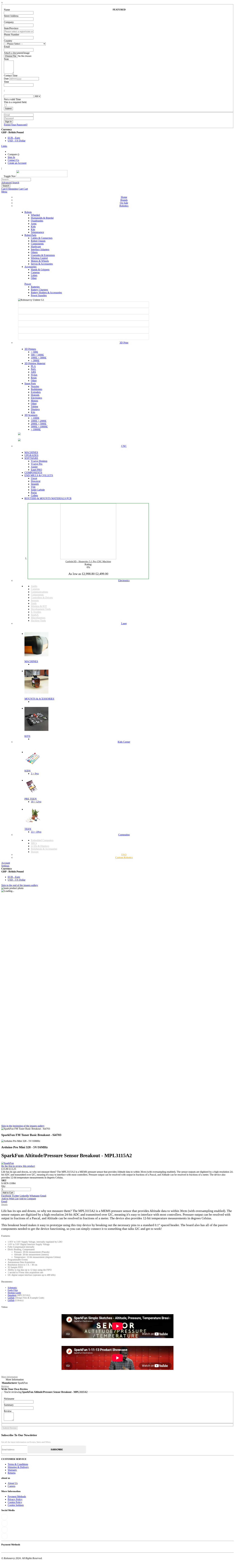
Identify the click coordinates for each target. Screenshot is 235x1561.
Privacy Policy (15, 1499)
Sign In (11, 157)
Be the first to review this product (18, 1166)
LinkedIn (24, 1195)
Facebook (6, 1195)
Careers (11, 1486)
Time (6, 81)
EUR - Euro (14, 137)
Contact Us (13, 160)
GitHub (11, 1298)
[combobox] (16, 179)
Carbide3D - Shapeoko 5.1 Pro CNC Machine (88, 561)
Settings (5, 865)
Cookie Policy (15, 1502)
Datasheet (12, 1295)
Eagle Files (13, 1290)
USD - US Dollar (16, 140)
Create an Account (17, 163)
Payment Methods (17, 1496)
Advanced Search (10, 182)
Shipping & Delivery (18, 1467)
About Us (13, 1483)
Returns (12, 1472)
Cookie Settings (16, 1505)
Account (5, 863)
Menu (4, 191)
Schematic (12, 1287)
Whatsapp (35, 1195)
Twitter (15, 1195)
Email (43, 1195)
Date (6, 78)
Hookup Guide (14, 1293)
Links (4, 146)
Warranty (12, 1470)
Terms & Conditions (18, 1464)
